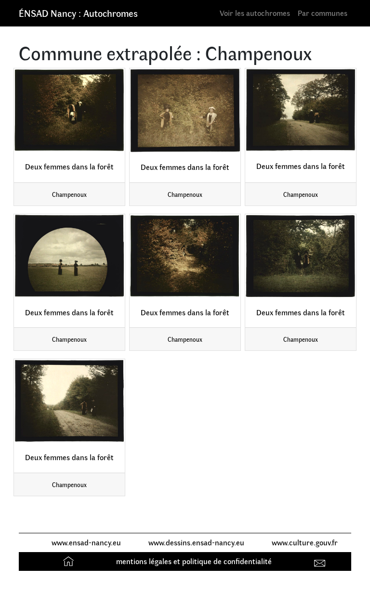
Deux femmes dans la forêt (69, 166)
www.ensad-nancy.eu (86, 542)
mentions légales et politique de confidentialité (194, 561)
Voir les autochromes (255, 13)
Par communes (322, 13)
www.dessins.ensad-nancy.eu (196, 542)
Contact (321, 561)
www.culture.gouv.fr (305, 542)
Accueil (69, 561)
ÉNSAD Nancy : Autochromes (78, 12)
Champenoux (69, 194)
